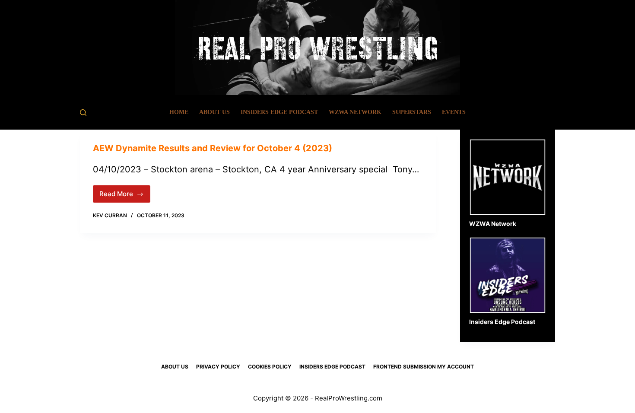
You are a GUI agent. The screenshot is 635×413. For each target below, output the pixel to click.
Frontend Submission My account (423, 366)
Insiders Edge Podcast (279, 112)
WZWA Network (355, 112)
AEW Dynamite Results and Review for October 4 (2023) (213, 148)
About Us (214, 112)
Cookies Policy (270, 366)
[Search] (83, 112)
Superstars (411, 112)
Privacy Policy (218, 366)
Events (454, 112)
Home (178, 112)
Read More (124, 196)
